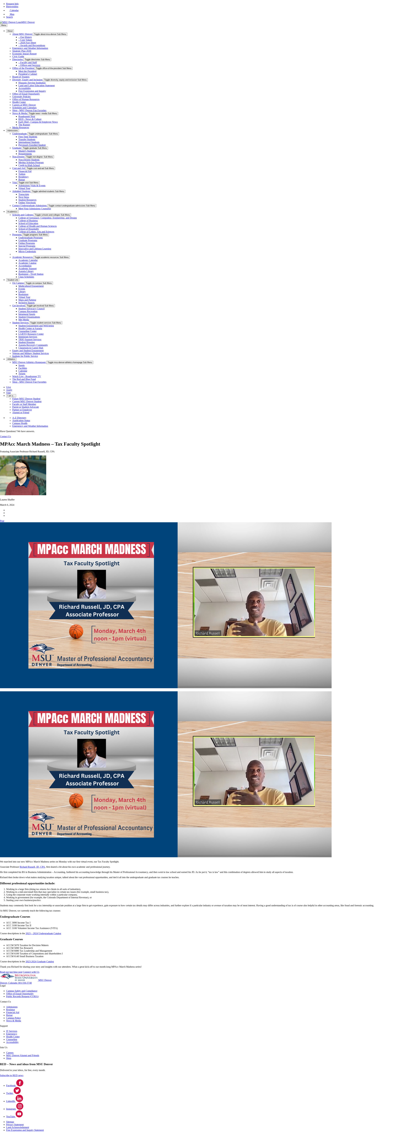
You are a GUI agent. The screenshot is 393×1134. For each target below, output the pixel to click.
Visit (14, 182)
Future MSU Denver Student (26, 398)
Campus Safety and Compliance (21, 991)
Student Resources (27, 200)
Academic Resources (22, 257)
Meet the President (27, 71)
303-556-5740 (25, 983)
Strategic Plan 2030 (21, 51)
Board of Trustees (20, 76)
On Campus (18, 283)
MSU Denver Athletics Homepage (29, 362)
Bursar (21, 179)
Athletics (11, 359)
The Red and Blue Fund (24, 379)
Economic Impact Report (24, 53)
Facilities (22, 368)
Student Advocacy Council (31, 308)
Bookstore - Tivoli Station (30, 274)
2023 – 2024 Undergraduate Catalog (43, 933)
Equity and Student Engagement (28, 350)
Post (2, 521)
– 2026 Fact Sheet (27, 42)
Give (8, 387)
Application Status (21, 420)
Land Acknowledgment (17, 1127)
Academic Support (27, 268)
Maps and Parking (27, 300)
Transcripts (23, 194)
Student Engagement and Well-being (36, 325)
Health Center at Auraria (30, 328)
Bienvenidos (12, 6)
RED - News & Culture (29, 119)
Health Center (19, 102)
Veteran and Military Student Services (30, 353)
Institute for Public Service (25, 356)
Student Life (12, 280)
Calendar (22, 371)
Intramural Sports (26, 314)
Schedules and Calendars (24, 107)
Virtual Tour (24, 188)
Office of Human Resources (25, 99)
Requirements (25, 153)
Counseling (11, 1039)
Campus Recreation (27, 311)
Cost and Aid (19, 168)
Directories (17, 59)
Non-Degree (18, 156)
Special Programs (26, 246)
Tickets (21, 373)
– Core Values (25, 40)
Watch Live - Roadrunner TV (26, 376)
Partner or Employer (22, 409)
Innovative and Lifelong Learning (34, 248)
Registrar (10, 1009)
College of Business (28, 220)
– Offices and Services (29, 65)
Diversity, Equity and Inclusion (27, 79)
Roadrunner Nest (26, 116)
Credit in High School (29, 165)
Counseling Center (27, 331)
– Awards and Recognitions (31, 45)
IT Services (11, 1031)
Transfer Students (26, 139)
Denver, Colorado (9, 983)
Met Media (23, 319)
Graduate (17, 148)
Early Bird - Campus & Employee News (38, 122)
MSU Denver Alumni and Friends (22, 1055)
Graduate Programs (27, 240)
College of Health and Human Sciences (37, 226)
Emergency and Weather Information (30, 48)
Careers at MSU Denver (24, 105)
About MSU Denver (22, 34)
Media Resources (20, 127)
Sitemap (10, 1121)
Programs (17, 234)
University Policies (21, 96)
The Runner (24, 124)
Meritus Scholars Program (31, 162)
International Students (28, 142)
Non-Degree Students (28, 159)
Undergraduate (19, 133)
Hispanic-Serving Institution (32, 82)
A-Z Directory (19, 417)
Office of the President (23, 68)
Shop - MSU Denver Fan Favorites (29, 110)
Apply (9, 390)
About (10, 31)
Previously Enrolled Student (32, 145)
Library (22, 291)
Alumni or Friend (20, 412)
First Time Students (27, 136)
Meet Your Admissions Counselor (34, 208)
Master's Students (26, 151)
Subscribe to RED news (11, 1075)
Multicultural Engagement (31, 286)
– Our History (25, 37)
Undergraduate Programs (30, 237)
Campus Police (13, 1018)
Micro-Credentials (27, 251)
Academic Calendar (28, 260)
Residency (23, 176)
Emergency (11, 1034)
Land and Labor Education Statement (36, 85)
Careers (10, 1052)
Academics (12, 212)
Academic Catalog (27, 263)
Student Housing (26, 342)
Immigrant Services (27, 336)
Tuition (21, 174)
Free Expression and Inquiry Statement (25, 1130)
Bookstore (23, 294)
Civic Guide (18, 56)
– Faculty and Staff (27, 62)
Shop (8, 1058)
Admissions (12, 130)
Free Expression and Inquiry (32, 91)
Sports (21, 365)
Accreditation (24, 265)
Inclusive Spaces (26, 302)
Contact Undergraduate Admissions (29, 205)
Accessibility (24, 88)
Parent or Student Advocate (25, 407)
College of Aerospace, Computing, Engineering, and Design (47, 218)
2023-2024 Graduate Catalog (40, 961)
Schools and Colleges (23, 214)
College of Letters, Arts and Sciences (36, 231)
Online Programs (26, 243)
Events (21, 288)
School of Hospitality (28, 229)
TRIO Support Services (29, 339)
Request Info (12, 3)
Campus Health (19, 423)
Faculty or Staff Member (24, 404)
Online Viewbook (27, 202)
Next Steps (23, 197)
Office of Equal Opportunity (26, 94)
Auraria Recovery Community (33, 345)
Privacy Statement (15, 1124)
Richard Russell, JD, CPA (32, 867)
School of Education (28, 223)
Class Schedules (26, 277)
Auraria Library (26, 271)
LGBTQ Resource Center (31, 334)
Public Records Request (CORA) (22, 996)
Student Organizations (29, 317)
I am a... (11, 396)
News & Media (20, 113)
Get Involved (19, 305)
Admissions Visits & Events (31, 185)
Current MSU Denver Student (26, 401)
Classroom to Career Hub (30, 347)
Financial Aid (24, 171)
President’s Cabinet (27, 74)
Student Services (20, 322)
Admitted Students (21, 191)
